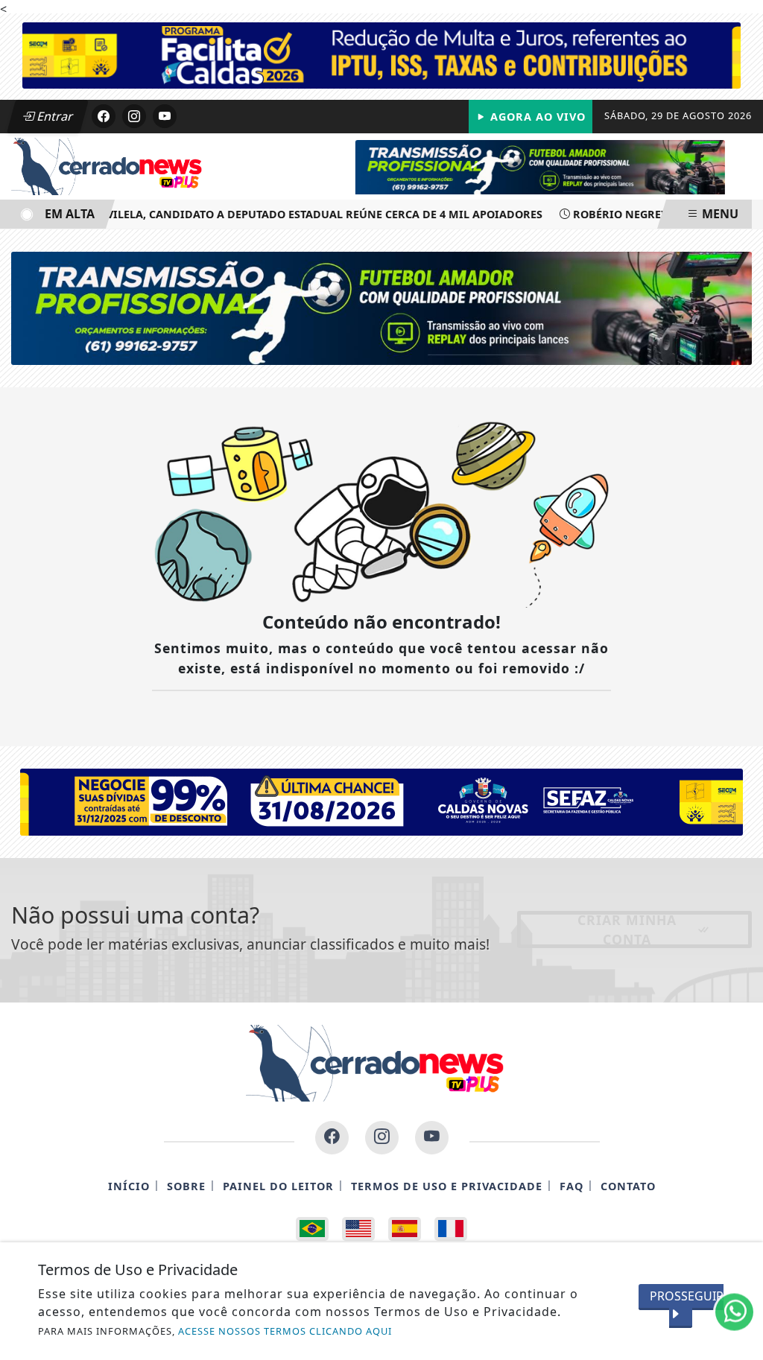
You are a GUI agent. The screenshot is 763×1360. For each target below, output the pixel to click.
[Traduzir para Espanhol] (404, 1229)
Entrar (53, 116)
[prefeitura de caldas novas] (381, 800)
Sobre (186, 1186)
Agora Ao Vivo (536, 116)
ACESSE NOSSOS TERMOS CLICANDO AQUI (285, 1331)
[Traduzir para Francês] (450, 1229)
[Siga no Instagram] (134, 116)
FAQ (571, 1186)
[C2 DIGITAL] (567, 165)
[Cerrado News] (111, 165)
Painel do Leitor (278, 1186)
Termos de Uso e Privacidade (446, 1186)
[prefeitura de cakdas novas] (381, 54)
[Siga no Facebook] (103, 116)
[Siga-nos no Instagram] (382, 1137)
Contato (628, 1186)
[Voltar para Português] (312, 1229)
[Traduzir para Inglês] (358, 1229)
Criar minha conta (627, 929)
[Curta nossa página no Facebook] (332, 1137)
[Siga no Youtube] (165, 116)
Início (129, 1186)
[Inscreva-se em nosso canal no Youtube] (432, 1137)
